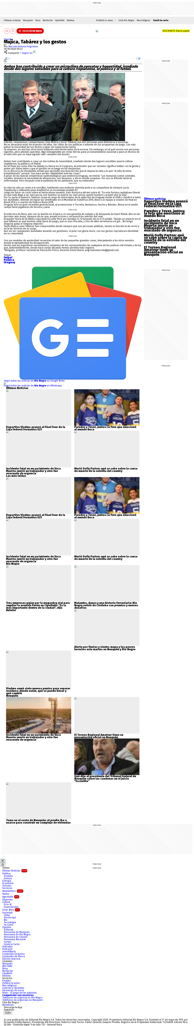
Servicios (7, 888)
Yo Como (8, 925)
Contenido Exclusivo (13, 954)
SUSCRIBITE (175, 30)
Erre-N (8, 904)
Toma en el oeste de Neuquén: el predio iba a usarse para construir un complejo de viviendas (38, 821)
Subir (8, 1012)
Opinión (8, 39)
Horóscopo (10, 917)
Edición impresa (11, 959)
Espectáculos (11, 907)
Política (6, 873)
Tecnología (10, 922)
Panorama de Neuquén (17, 932)
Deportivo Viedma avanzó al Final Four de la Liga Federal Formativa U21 (166, 203)
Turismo (6, 886)
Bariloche (48, 20)
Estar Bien (10, 909)
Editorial (8, 929)
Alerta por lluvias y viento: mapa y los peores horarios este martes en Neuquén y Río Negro (104, 648)
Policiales (7, 946)
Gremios (8, 876)
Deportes (7, 899)
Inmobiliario (9, 951)
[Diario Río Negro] (97, 31)
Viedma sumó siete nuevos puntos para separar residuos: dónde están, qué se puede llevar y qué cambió (38, 691)
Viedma (70, 20)
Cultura (6, 902)
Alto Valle (7, 966)
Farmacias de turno (13, 990)
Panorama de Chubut (15, 937)
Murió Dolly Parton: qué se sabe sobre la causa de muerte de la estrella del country (165, 239)
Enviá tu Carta (11, 944)
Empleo (6, 980)
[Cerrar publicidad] (2, 861)
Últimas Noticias (14, 870)
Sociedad (7, 913)
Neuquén (28, 20)
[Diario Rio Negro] (16, 1015)
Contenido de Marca (13, 956)
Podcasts (7, 949)
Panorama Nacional (15, 939)
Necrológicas (143, 20)
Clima (7, 915)
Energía (6, 881)
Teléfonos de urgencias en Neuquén (22, 1000)
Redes (5, 894)
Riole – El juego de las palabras (19, 993)
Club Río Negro (126, 20)
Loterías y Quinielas (13, 988)
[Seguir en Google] (5, 60)
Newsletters (12, 891)
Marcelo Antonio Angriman (23, 46)
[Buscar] (13, 31)
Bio (5, 920)
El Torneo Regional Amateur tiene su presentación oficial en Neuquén (163, 251)
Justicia (8, 878)
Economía (7, 883)
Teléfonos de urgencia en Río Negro (22, 997)
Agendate (10, 896)
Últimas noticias (12, 20)
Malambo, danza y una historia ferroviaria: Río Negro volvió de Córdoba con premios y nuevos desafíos (106, 605)
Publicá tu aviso (11, 983)
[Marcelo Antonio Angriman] (5, 44)
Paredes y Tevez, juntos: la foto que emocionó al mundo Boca (164, 213)
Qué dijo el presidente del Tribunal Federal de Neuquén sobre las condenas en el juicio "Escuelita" (105, 779)
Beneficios (8, 1005)
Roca (37, 20)
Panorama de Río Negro (17, 934)
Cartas (7, 942)
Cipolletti (59, 20)
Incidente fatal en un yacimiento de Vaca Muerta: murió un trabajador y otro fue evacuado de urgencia (162, 225)
